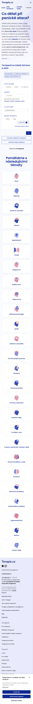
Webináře (5, 617)
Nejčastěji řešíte (6, 596)
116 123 (14, 590)
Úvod (3, 7)
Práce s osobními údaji (8, 670)
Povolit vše (16, 692)
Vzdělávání (5, 637)
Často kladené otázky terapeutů (12, 633)
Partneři (4, 663)
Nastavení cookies (16, 700)
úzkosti (15, 39)
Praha (12, 101)
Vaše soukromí (6, 667)
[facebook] (3, 566)
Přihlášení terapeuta (8, 630)
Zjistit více (5, 687)
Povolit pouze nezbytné (16, 696)
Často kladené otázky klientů (10, 610)
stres (14, 31)
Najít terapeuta (10, 7)
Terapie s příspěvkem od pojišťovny (12, 607)
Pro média (5, 656)
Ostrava (7, 101)
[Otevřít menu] (30, 2)
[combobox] (16, 95)
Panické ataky (19, 7)
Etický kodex (5, 660)
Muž (15, 119)
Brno (22, 101)
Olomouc (18, 101)
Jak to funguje (6, 600)
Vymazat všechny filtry (22, 126)
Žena (7, 119)
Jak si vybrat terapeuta (9, 603)
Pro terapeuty (6, 626)
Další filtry (23, 122)
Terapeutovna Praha (8, 644)
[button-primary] (28, 133)
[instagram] (6, 566)
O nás (3, 653)
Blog (3, 614)
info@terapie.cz (6, 574)
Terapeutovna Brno (8, 640)
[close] (29, 677)
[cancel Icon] (13, 74)
